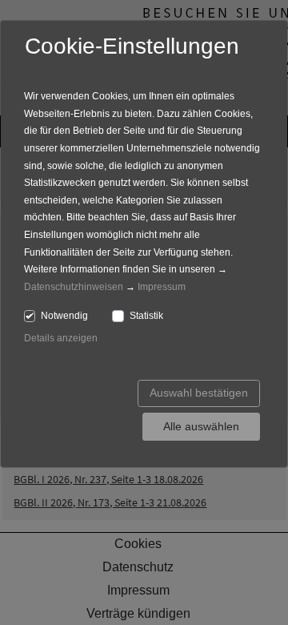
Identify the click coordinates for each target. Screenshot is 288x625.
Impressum (162, 287)
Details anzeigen (61, 338)
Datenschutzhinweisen (73, 287)
